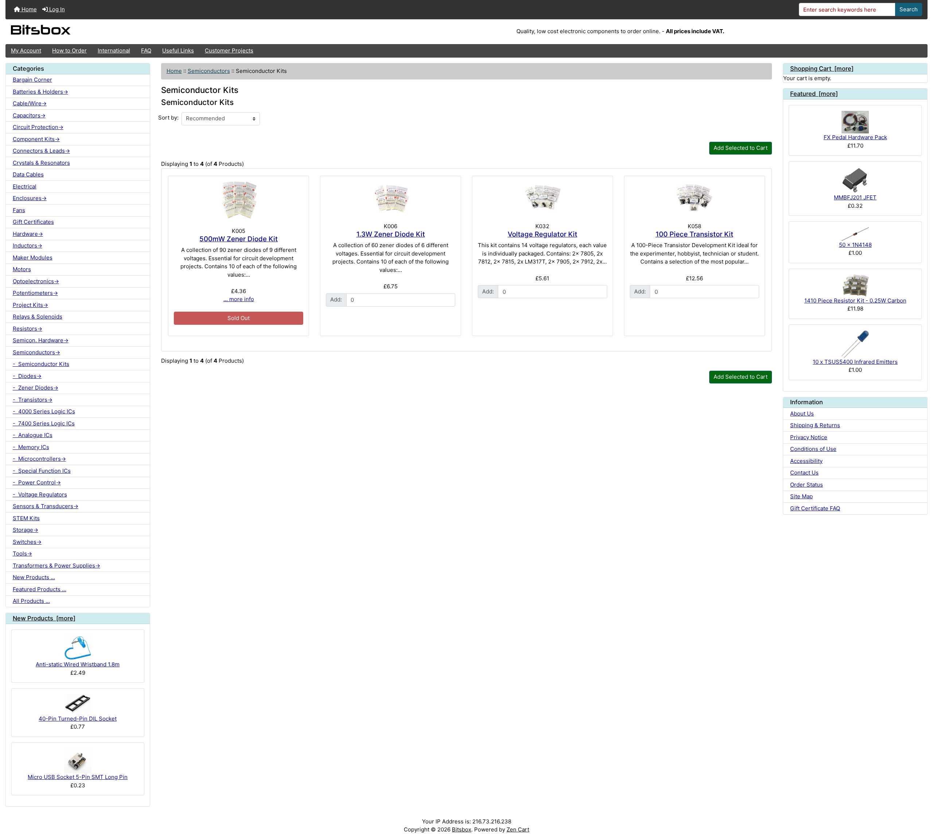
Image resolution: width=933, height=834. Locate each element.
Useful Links (178, 50)
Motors (22, 269)
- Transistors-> (32, 399)
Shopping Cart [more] (822, 68)
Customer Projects (229, 50)
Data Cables (28, 174)
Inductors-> (27, 245)
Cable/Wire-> (30, 103)
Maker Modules (32, 257)
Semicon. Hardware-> (41, 340)
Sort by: (168, 117)
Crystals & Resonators (41, 162)
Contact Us (804, 472)
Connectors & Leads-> (41, 150)
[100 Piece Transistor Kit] (694, 198)
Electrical (24, 186)
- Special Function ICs (42, 470)
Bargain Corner (32, 79)
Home (28, 9)
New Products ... (34, 577)
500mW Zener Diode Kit (238, 239)
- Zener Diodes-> (35, 387)
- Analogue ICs (32, 435)
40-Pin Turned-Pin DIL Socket (78, 718)
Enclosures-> (30, 198)
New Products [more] (44, 618)
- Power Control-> (37, 482)
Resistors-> (27, 328)
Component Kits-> (36, 139)
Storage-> (25, 529)
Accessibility (806, 460)
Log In (56, 9)
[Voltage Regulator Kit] (542, 198)
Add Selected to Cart (741, 147)
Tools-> (22, 553)
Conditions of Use (813, 448)
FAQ (146, 50)
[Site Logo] (159, 32)
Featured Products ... (39, 589)
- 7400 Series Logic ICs (44, 423)
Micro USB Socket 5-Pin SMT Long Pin (78, 776)
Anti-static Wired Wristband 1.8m (78, 664)
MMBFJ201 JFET (855, 197)
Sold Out (238, 318)
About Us (802, 413)
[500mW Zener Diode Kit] (238, 200)
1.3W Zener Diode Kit (390, 234)
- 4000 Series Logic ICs (44, 411)
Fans (19, 210)
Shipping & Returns (815, 425)
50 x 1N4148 (855, 244)
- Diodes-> (27, 376)
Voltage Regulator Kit (542, 234)
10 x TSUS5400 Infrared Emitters (855, 361)
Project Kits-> (30, 304)
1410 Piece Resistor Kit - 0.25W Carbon (855, 300)
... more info (238, 299)
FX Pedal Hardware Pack (855, 137)
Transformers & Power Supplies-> (56, 565)
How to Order (69, 50)
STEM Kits (26, 518)
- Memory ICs (31, 447)
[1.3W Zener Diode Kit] (390, 198)
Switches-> (27, 541)
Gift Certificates (33, 221)
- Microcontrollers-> (39, 458)
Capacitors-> (29, 115)
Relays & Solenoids (37, 316)
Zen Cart (518, 829)
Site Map (801, 496)
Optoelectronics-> (36, 281)
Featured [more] (814, 93)
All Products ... (31, 600)
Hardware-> (28, 233)
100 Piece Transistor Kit (694, 234)
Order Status (806, 484)
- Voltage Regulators (40, 494)
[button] (920, 800)
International (114, 50)
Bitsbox (461, 829)
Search (908, 9)
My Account (26, 50)
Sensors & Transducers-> (45, 506)
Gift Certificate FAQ (815, 508)
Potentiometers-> (35, 292)
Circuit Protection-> (38, 127)
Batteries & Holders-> (40, 91)
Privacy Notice (808, 437)
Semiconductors (209, 70)
